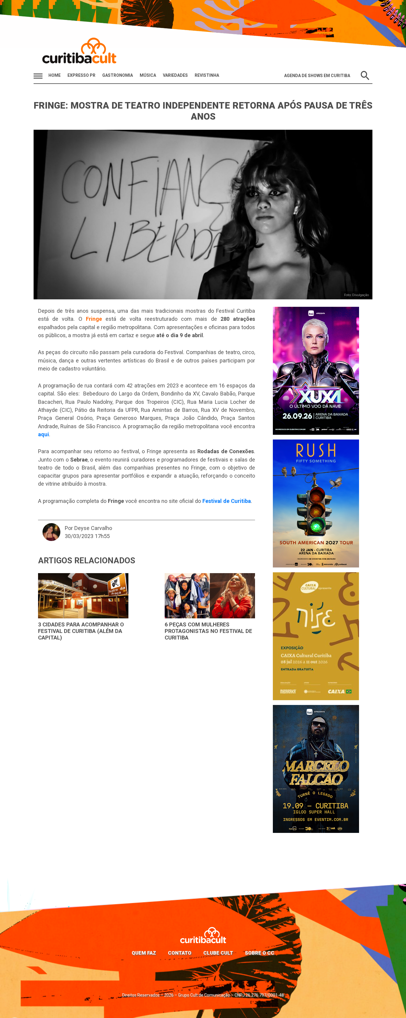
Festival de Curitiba (226, 501)
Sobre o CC (259, 953)
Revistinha (207, 75)
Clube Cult (218, 953)
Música (148, 75)
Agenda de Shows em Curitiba (317, 75)
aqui (43, 434)
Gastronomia (117, 75)
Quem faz (144, 953)
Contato (179, 953)
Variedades (175, 75)
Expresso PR (81, 75)
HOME (54, 75)
